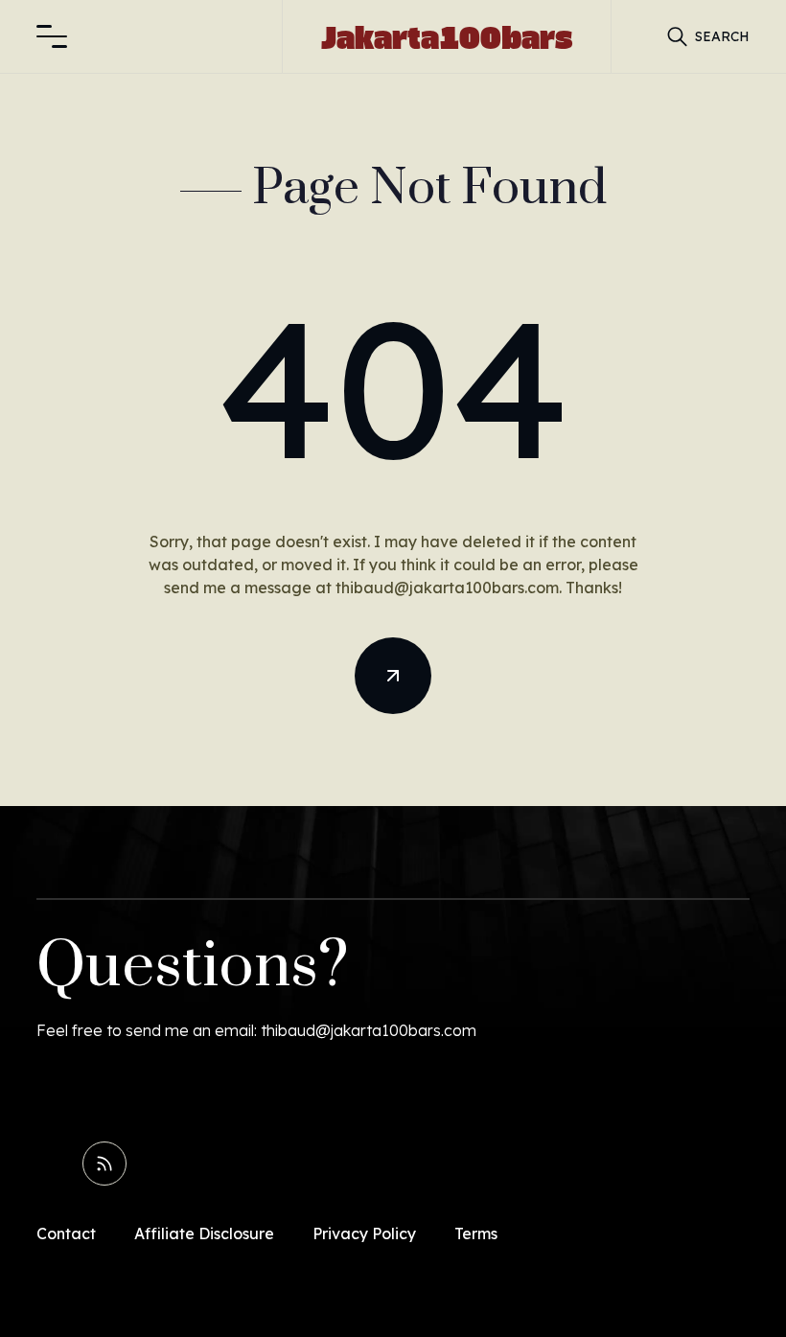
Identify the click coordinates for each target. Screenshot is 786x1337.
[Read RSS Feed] (104, 1163)
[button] (51, 36)
